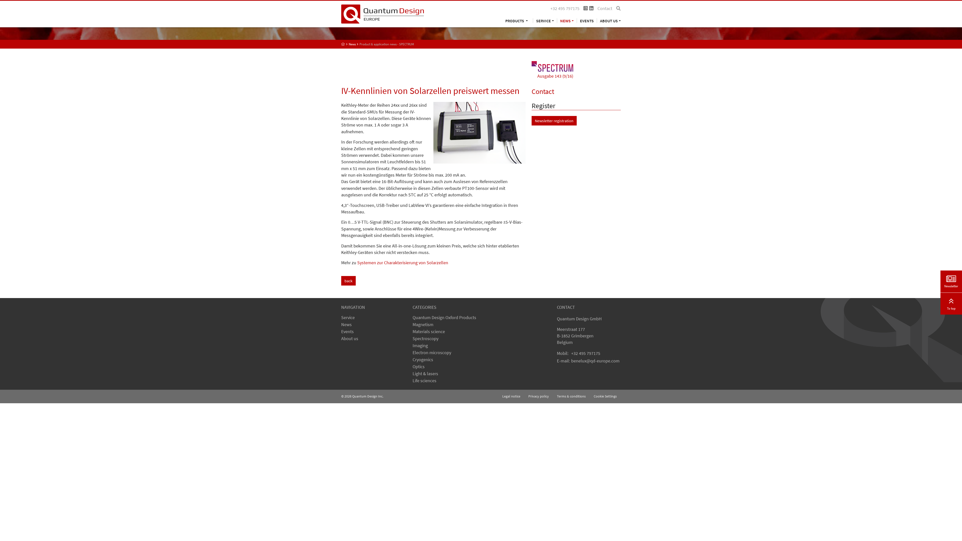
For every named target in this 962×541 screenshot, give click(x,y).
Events (587, 20)
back (348, 280)
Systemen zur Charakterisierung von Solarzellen (402, 262)
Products (515, 20)
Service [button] (543, 20)
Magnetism (423, 324)
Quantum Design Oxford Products (444, 317)
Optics (419, 366)
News (346, 324)
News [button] (565, 20)
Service (348, 317)
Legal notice (511, 396)
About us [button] (609, 20)
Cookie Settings (605, 396)
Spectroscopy (425, 338)
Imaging (420, 345)
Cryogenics (423, 359)
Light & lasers (425, 373)
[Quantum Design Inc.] (382, 13)
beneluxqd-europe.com (595, 361)
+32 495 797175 (585, 353)
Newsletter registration (554, 120)
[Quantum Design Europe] (343, 44)
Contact (604, 8)
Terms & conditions (571, 396)
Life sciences (424, 380)
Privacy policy (538, 396)
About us (349, 338)
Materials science (429, 331)
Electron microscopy (432, 352)
